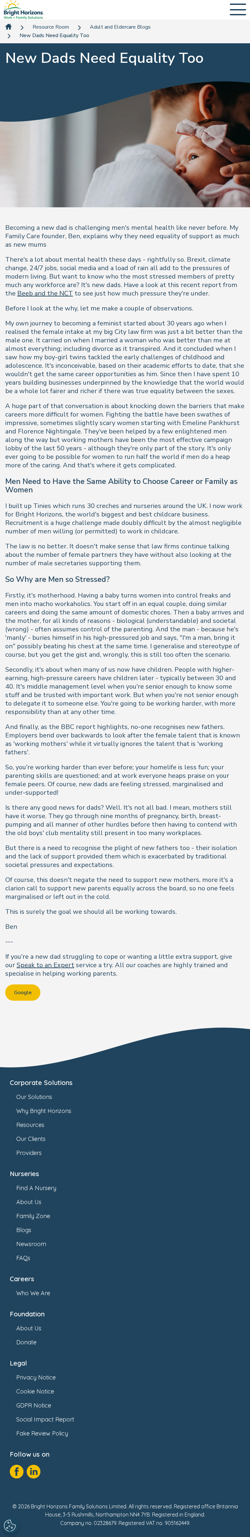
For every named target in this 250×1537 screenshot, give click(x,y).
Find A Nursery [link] (36, 1188)
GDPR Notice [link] (33, 1405)
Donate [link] (26, 1342)
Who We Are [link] (33, 1293)
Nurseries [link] (24, 1174)
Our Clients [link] (31, 1139)
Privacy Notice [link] (36, 1377)
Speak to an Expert (45, 965)
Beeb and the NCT (45, 293)
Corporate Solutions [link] (41, 1082)
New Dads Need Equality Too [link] (54, 35)
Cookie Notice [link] (35, 1391)
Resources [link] (30, 1125)
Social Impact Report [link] (45, 1419)
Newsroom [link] (31, 1244)
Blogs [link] (23, 1230)
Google (23, 992)
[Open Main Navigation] (238, 10)
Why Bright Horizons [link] (43, 1111)
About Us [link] (28, 1202)
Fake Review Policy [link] (42, 1433)
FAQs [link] (23, 1258)
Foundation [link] (27, 1314)
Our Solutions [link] (34, 1097)
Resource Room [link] (51, 27)
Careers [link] (22, 1279)
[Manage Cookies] (11, 1525)
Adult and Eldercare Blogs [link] (120, 27)
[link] (24, 10)
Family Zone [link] (33, 1216)
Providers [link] (29, 1153)
